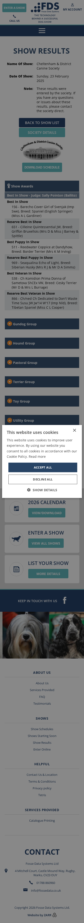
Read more (37, 456)
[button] (42, 490)
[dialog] (42, 461)
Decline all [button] (42, 479)
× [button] (74, 430)
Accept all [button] (43, 467)
